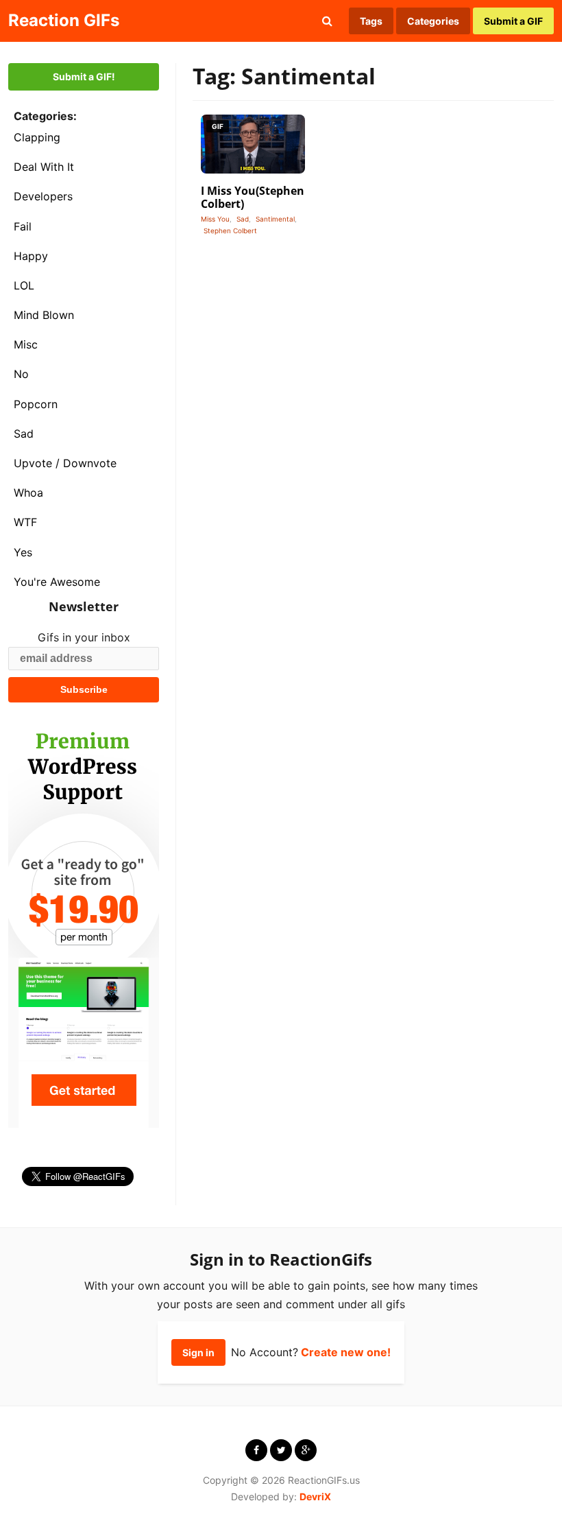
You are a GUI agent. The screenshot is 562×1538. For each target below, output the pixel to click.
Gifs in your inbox (84, 637)
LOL (24, 285)
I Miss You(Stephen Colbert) (252, 197)
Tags (371, 21)
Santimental (275, 219)
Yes (23, 552)
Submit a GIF (513, 21)
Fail (23, 226)
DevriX (315, 1496)
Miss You (215, 219)
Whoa (28, 492)
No (21, 374)
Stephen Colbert (230, 230)
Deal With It (44, 167)
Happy (31, 256)
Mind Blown (44, 315)
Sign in (198, 1352)
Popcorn (36, 404)
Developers (43, 196)
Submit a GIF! (84, 76)
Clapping (37, 137)
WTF (25, 522)
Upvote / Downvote (65, 463)
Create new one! (346, 1352)
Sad (24, 433)
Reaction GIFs (63, 20)
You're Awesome (57, 582)
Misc (26, 344)
